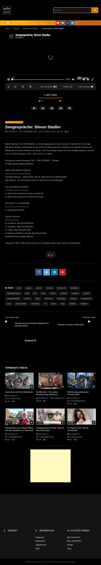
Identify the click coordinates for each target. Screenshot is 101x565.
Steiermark (35, 304)
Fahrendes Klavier (13, 293)
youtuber (84, 304)
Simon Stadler (21, 304)
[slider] (37, 79)
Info (35, 293)
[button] (7, 22)
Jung (43, 293)
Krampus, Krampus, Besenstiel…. (72, 324)
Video (54, 304)
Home (7, 28)
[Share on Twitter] (46, 272)
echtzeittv (74, 288)
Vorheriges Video (12, 317)
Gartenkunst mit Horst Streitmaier (19, 392)
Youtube (72, 304)
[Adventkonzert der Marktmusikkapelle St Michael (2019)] (9, 324)
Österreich (48, 299)
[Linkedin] (72, 23)
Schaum (73, 299)
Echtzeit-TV (12, 132)
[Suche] (94, 10)
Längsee (75, 293)
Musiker (27, 299)
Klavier (52, 293)
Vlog (62, 304)
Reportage (61, 299)
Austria (28, 288)
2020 (19, 288)
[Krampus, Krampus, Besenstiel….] (92, 324)
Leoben (86, 293)
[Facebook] (63, 23)
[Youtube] (58, 23)
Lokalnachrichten (13, 299)
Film (27, 293)
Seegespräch (86, 299)
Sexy (9, 304)
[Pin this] (62, 272)
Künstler (64, 293)
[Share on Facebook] (38, 272)
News (38, 299)
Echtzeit (16, 28)
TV (45, 304)
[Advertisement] (50, 465)
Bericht (38, 288)
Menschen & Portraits (30, 28)
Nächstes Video (89, 317)
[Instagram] (67, 23)
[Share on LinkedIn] (54, 272)
